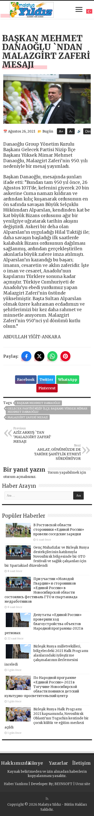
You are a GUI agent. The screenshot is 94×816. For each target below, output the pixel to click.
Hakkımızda (12, 763)
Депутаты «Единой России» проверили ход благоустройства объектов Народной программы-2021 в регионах (44, 624)
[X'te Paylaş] (39, 356)
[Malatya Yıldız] (32, 9)
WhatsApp (67, 379)
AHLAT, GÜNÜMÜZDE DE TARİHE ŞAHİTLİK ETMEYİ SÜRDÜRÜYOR (57, 452)
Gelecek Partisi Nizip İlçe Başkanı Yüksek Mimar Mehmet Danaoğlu (47, 410)
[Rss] (47, 799)
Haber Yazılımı (16, 784)
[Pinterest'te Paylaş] (65, 356)
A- (71, 131)
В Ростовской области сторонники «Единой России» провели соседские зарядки (58, 529)
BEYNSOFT (63, 784)
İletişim (81, 763)
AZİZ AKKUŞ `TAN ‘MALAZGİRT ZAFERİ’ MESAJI (32, 435)
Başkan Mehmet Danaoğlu (38, 403)
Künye (35, 763)
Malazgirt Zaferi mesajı (28, 417)
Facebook (26, 379)
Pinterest (47, 388)
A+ (61, 131)
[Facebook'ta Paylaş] (26, 356)
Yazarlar (58, 763)
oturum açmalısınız (19, 477)
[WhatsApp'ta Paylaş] (52, 356)
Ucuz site (82, 784)
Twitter (46, 379)
